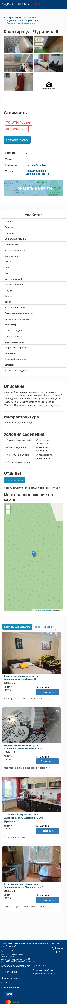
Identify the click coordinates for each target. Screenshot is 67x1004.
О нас (4, 982)
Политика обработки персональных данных (44, 972)
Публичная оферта (57, 950)
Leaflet (35, 610)
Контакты (56, 943)
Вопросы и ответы (10, 977)
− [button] (8, 512)
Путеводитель (40, 965)
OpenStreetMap (47, 610)
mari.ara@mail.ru (36, 165)
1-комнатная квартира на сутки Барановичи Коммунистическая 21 (23, 747)
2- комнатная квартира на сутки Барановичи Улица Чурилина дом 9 (23, 885)
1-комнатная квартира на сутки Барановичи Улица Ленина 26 (21, 677)
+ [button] (8, 507)
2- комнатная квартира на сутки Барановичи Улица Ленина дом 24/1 (23, 816)
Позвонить (47, 692)
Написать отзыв (15, 479)
